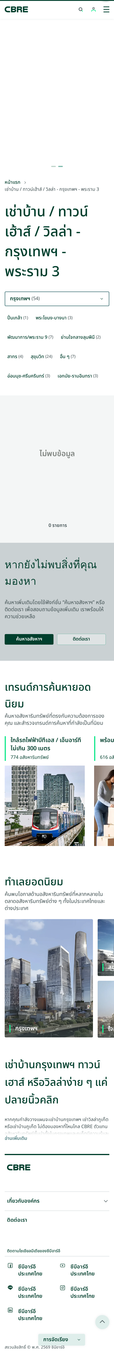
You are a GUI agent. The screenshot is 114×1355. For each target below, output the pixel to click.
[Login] (93, 9)
